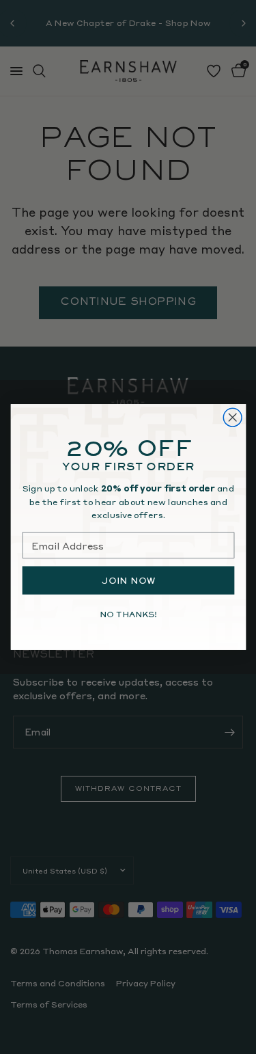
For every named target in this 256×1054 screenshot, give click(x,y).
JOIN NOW (128, 580)
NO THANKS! (127, 614)
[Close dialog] (232, 417)
